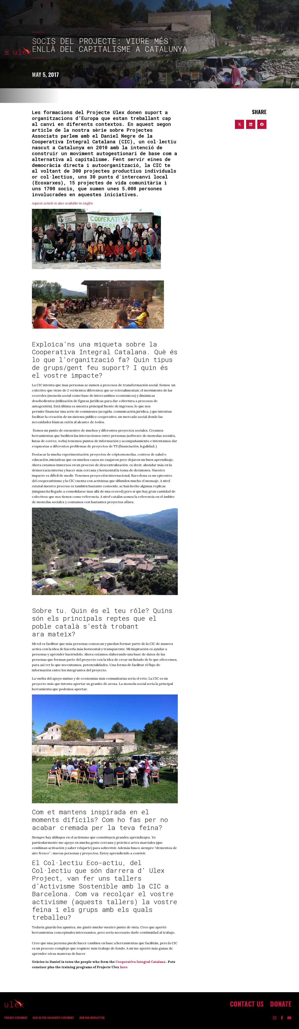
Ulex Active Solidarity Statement (53, 1018)
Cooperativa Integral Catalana (140, 962)
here (124, 967)
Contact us (247, 1003)
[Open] (6, 52)
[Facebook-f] (282, 1018)
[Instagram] (275, 1018)
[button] (239, 124)
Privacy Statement (15, 1018)
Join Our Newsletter (92, 1018)
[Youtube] (289, 1018)
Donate (280, 1003)
